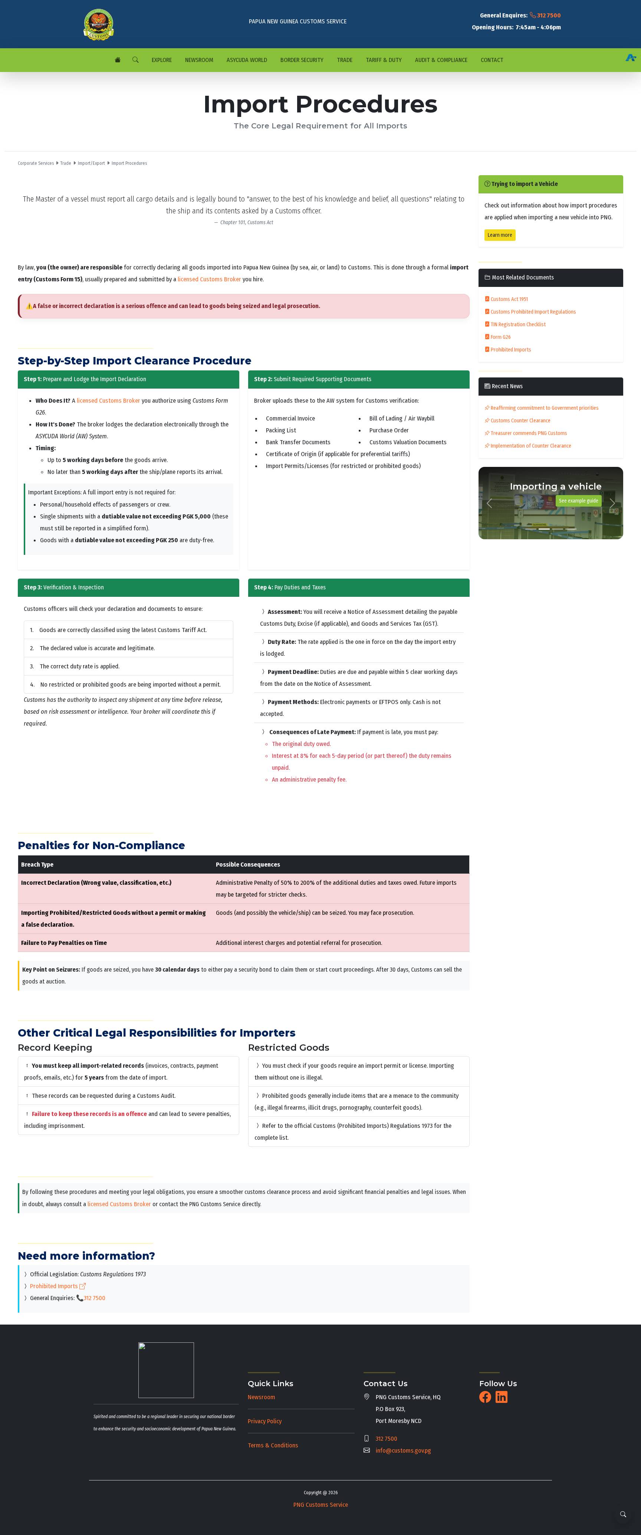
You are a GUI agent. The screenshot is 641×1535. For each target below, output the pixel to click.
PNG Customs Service (320, 1504)
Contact (491, 59)
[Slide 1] (530, 529)
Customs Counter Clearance (520, 421)
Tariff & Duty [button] (383, 59)
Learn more (500, 235)
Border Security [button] (301, 59)
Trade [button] (343, 59)
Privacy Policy (265, 1421)
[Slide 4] (570, 529)
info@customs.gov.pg (403, 1450)
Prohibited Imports (54, 1286)
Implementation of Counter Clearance (530, 446)
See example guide (578, 501)
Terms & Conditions (273, 1445)
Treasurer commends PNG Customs (528, 433)
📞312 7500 (90, 1298)
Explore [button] (161, 59)
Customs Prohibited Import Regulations (533, 312)
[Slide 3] (557, 529)
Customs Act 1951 (509, 299)
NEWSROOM (198, 59)
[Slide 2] (544, 529)
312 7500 (548, 15)
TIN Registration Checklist (518, 324)
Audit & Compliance (440, 59)
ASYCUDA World (246, 59)
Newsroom (261, 1397)
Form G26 (500, 337)
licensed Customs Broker (209, 279)
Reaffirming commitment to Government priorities (544, 408)
